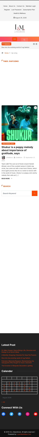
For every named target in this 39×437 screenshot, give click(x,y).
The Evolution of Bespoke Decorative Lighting (17, 366)
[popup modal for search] (24, 40)
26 (14, 390)
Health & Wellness (20, 13)
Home (5, 6)
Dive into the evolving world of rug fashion (16, 47)
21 (24, 388)
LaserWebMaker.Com (24, 434)
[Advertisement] (19, 87)
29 (29, 390)
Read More (6, 178)
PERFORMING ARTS (8, 143)
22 (29, 388)
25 (9, 390)
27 (19, 390)
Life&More (9, 157)
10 (4, 385)
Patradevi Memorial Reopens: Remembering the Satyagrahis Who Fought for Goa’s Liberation (18, 362)
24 (4, 390)
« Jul (3, 402)
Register (7, 10)
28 (24, 390)
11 (9, 385)
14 (24, 385)
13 (19, 385)
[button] (34, 44)
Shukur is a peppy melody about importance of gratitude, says (17, 150)
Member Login (31, 6)
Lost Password (16, 10)
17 (4, 388)
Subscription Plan (29, 10)
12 (14, 385)
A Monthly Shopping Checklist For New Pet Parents (19, 355)
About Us (12, 6)
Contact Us (20, 6)
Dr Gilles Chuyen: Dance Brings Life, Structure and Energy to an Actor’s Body (19, 351)
